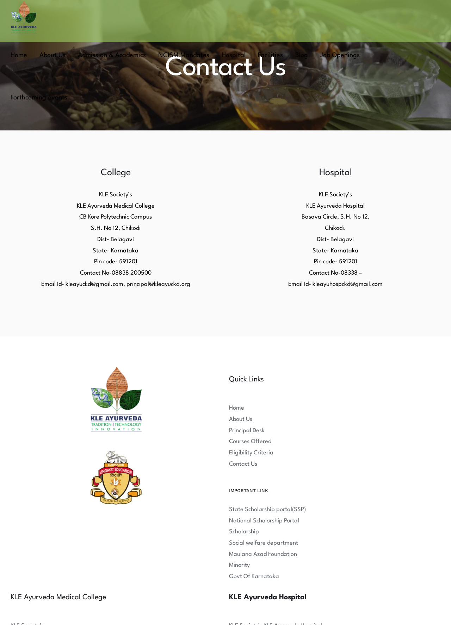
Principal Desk (247, 431)
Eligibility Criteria (251, 453)
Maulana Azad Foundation (263, 554)
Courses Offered (250, 442)
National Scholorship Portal (264, 521)
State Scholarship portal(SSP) (267, 510)
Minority (239, 565)
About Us (240, 419)
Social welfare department (263, 543)
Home (236, 408)
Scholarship (244, 532)
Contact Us (243, 464)
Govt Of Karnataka (254, 577)
